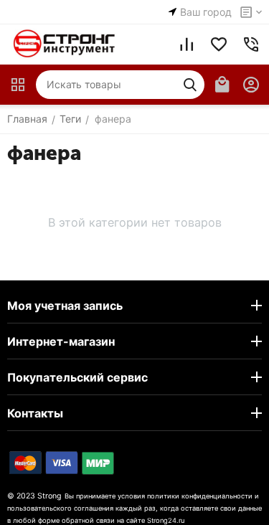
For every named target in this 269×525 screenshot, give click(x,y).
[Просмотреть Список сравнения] (186, 44)
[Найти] (190, 85)
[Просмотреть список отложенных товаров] (218, 44)
